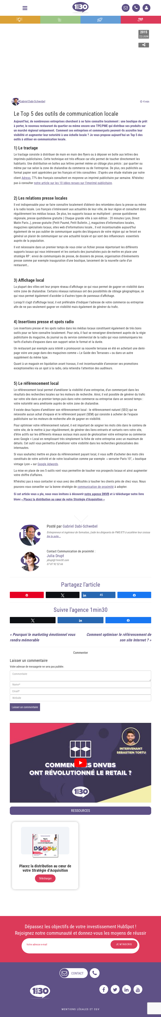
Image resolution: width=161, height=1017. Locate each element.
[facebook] (103, 989)
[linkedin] (126, 989)
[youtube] (138, 989)
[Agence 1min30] (80, 7)
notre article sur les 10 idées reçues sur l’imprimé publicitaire (73, 183)
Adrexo (26, 178)
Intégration (60, 20)
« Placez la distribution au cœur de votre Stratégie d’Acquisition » (63, 499)
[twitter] (115, 989)
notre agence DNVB (96, 494)
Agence (140, 20)
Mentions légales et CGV (81, 1009)
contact (77, 973)
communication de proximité (96, 487)
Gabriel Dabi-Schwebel (32, 101)
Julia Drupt (55, 555)
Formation (100, 20)
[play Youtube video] (80, 763)
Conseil (20, 20)
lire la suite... (54, 536)
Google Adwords (48, 464)
